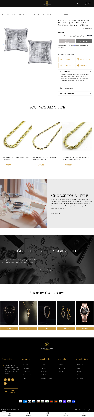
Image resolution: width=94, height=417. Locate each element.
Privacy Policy (88, 410)
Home (3, 14)
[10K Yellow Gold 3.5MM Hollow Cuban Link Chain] (47, 135)
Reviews (43, 368)
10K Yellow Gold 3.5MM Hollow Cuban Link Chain (46, 158)
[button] (53, 44)
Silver (61, 364)
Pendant (79, 368)
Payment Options (46, 378)
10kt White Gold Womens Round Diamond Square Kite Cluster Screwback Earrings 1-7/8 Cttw (45, 14)
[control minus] (59, 36)
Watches (61, 371)
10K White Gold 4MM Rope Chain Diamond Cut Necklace (14, 158)
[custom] (5, 379)
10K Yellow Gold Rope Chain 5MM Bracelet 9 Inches (75, 158)
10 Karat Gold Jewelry (12, 14)
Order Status (45, 375)
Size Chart (44, 371)
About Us (26, 368)
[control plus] (69, 36)
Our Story (26, 364)
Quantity (61, 32)
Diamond (62, 368)
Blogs (43, 364)
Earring (79, 371)
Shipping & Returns (28, 375)
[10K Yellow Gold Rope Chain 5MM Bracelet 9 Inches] (77, 135)
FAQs (24, 378)
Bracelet (79, 375)
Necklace (80, 364)
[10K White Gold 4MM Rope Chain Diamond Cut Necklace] (17, 135)
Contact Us (26, 371)
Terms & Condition (76, 410)
